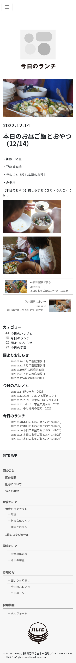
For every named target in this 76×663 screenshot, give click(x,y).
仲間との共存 (19, 527)
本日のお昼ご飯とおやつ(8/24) (36, 438)
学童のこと (10, 545)
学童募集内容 (19, 554)
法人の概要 (12, 491)
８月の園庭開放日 (28, 361)
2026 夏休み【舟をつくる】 (35, 400)
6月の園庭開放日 (27, 369)
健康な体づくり (20, 521)
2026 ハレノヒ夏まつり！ (34, 395)
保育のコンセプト (16, 509)
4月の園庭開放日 (27, 378)
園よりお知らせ (22, 342)
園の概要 (10, 477)
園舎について (13, 484)
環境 (13, 514)
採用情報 (9, 605)
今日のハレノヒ (22, 333)
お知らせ (9, 572)
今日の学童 (18, 347)
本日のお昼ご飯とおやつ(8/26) (36, 430)
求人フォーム (19, 613)
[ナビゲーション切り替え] (7, 7)
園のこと (9, 470)
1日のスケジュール (17, 535)
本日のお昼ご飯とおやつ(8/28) (36, 422)
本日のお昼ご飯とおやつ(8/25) (36, 434)
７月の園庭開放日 (28, 365)
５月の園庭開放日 (28, 374)
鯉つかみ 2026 (27, 391)
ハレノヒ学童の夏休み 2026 (35, 404)
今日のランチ (20, 338)
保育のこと (10, 502)
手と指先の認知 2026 (31, 408)
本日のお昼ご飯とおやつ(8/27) (36, 426)
